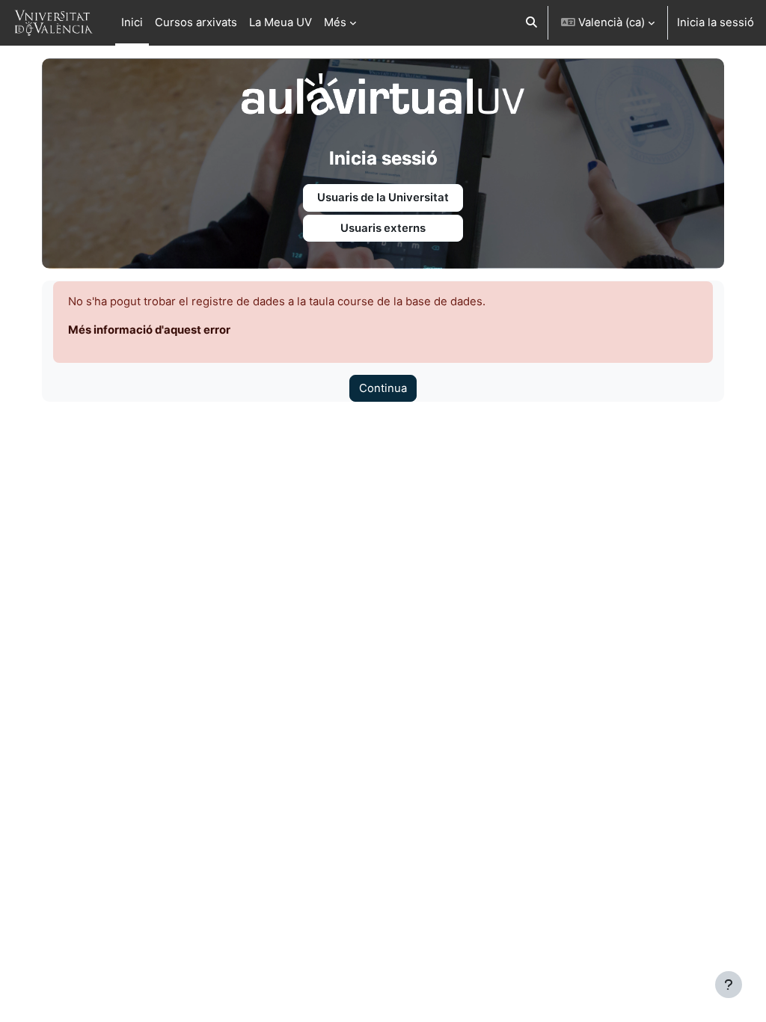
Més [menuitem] (335, 22)
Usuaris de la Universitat (383, 197)
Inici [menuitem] (132, 22)
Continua (383, 388)
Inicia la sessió (715, 22)
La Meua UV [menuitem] (280, 22)
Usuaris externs (383, 228)
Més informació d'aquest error (149, 330)
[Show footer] (728, 984)
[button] (531, 23)
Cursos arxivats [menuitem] (196, 22)
